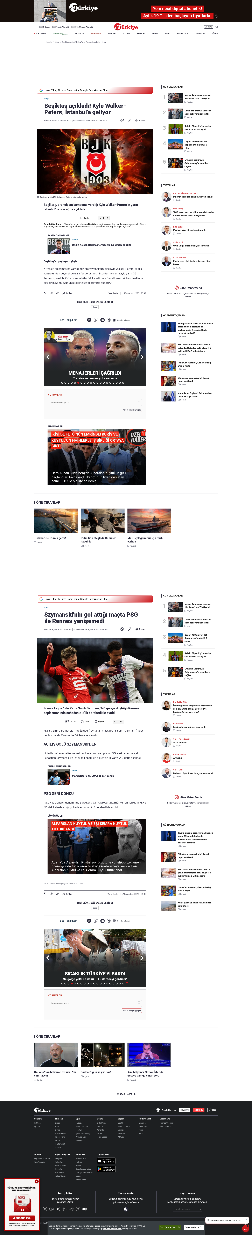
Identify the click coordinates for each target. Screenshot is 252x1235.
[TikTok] (78, 1209)
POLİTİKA (126, 34)
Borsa (57, 1123)
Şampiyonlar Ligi (83, 1133)
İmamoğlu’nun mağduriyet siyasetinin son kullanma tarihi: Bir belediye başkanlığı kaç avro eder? (192, 708)
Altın (57, 1126)
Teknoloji (59, 1162)
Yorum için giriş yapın (132, 410)
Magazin (58, 1158)
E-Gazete (46, 27)
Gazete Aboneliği (62, 27)
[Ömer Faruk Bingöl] (167, 742)
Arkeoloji (143, 1126)
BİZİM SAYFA (96, 34)
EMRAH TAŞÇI (55, 884)
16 (110, 383)
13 (101, 383)
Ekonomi (59, 1119)
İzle (216, 34)
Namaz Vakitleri (166, 1123)
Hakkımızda (81, 1158)
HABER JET (200, 34)
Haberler (59, 1169)
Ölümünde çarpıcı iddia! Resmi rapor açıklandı (193, 380)
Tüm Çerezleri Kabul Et (170, 1227)
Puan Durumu (82, 1126)
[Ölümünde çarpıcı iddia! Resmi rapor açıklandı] (168, 385)
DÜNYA (155, 34)
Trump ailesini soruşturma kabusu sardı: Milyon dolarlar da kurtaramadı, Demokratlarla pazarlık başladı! (195, 328)
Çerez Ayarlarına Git (193, 1227)
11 (94, 383)
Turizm (58, 1147)
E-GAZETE (185, 1110)
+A (106, 218)
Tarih (141, 1133)
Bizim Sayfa (165, 1119)
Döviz (57, 1130)
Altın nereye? (180, 742)
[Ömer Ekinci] (167, 773)
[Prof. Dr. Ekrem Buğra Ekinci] (167, 197)
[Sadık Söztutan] (167, 261)
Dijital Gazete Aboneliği (84, 27)
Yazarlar (38, 1154)
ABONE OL (199, 1110)
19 (120, 383)
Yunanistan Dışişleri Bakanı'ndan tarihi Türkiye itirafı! (195, 395)
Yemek (121, 1130)
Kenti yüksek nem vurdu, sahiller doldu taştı (194, 904)
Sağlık (120, 1123)
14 (104, 383)
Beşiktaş (93, 224)
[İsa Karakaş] (167, 212)
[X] (89, 320)
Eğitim (37, 1126)
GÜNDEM (112, 34)
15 (107, 383)
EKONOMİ (141, 34)
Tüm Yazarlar (39, 1162)
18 (117, 383)
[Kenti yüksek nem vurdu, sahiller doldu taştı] (168, 910)
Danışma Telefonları (84, 1172)
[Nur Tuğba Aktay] (167, 705)
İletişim (79, 1162)
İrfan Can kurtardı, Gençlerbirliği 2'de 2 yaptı (194, 364)
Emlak (58, 1140)
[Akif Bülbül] (167, 246)
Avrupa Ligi (81, 1137)
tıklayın (188, 296)
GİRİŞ (210, 27)
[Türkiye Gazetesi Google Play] (106, 1169)
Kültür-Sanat (145, 1119)
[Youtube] (65, 1209)
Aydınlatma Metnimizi (111, 1229)
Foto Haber (60, 1172)
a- (101, 218)
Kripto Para (60, 1137)
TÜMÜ (126, 382)
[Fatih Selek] (167, 230)
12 (97, 383)
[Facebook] (51, 293)
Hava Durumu (124, 1126)
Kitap (141, 1130)
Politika (37, 1123)
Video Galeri (60, 1176)
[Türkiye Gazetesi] (126, 29)
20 (123, 383)
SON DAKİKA (41, 34)
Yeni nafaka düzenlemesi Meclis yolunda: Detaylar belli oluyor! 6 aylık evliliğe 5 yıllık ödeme (194, 348)
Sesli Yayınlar (165, 1126)
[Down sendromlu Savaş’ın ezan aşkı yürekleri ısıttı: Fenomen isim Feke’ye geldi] (176, 114)
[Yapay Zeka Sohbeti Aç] (245, 1228)
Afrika (99, 1133)
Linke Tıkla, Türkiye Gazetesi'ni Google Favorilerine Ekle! (76, 90)
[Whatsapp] (122, 120)
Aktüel (121, 1137)
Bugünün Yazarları (42, 1158)
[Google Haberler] (121, 320)
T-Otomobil (60, 1144)
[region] (126, 1228)
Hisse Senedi (60, 1133)
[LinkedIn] (102, 320)
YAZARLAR (79, 34)
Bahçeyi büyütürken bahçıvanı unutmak (193, 773)
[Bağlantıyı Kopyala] (129, 120)
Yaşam (121, 1119)
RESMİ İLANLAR (183, 34)
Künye (78, 1165)
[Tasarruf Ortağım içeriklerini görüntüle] (60, 34)
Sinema (142, 1123)
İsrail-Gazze (102, 1137)
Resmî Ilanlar (61, 1165)
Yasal (78, 1176)
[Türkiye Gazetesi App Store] (106, 1161)
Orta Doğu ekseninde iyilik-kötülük (191, 245)
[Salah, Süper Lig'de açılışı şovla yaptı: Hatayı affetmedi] (176, 129)
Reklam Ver (81, 1179)
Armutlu (177, 758)
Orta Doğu (101, 1123)
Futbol (79, 1123)
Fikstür (79, 1130)
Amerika (100, 1130)
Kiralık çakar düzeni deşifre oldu (189, 230)
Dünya (100, 1119)
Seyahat (121, 1133)
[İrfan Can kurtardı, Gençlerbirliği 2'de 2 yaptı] (168, 370)
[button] (141, 357)
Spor (46, 99)
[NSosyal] (109, 320)
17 (113, 383)
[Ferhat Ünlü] (167, 727)
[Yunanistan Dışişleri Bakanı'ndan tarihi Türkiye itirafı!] (168, 400)
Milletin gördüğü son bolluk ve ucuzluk (193, 196)
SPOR (167, 34)
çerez (97, 1226)
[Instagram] (71, 1209)
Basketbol (80, 1140)
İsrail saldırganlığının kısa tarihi (189, 727)
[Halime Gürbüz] (167, 758)
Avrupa (100, 1126)
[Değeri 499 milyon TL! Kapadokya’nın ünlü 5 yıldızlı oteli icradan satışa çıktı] (176, 144)
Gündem (38, 1119)
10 (91, 383)
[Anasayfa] (42, 1110)
